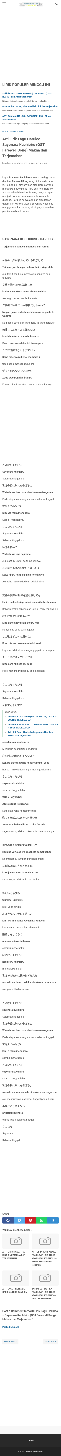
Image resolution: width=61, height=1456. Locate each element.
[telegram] (53, 1220)
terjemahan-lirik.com (34, 1451)
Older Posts (50, 1341)
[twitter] (19, 1220)
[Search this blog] (57, 4)
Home (30, 1440)
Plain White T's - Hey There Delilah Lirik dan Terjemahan (30, 106)
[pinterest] (30, 1220)
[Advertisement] (30, 43)
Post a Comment (39, 163)
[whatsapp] (41, 1220)
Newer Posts (10, 1341)
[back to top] (55, 1449)
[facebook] (8, 1220)
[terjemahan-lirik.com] (30, 4)
